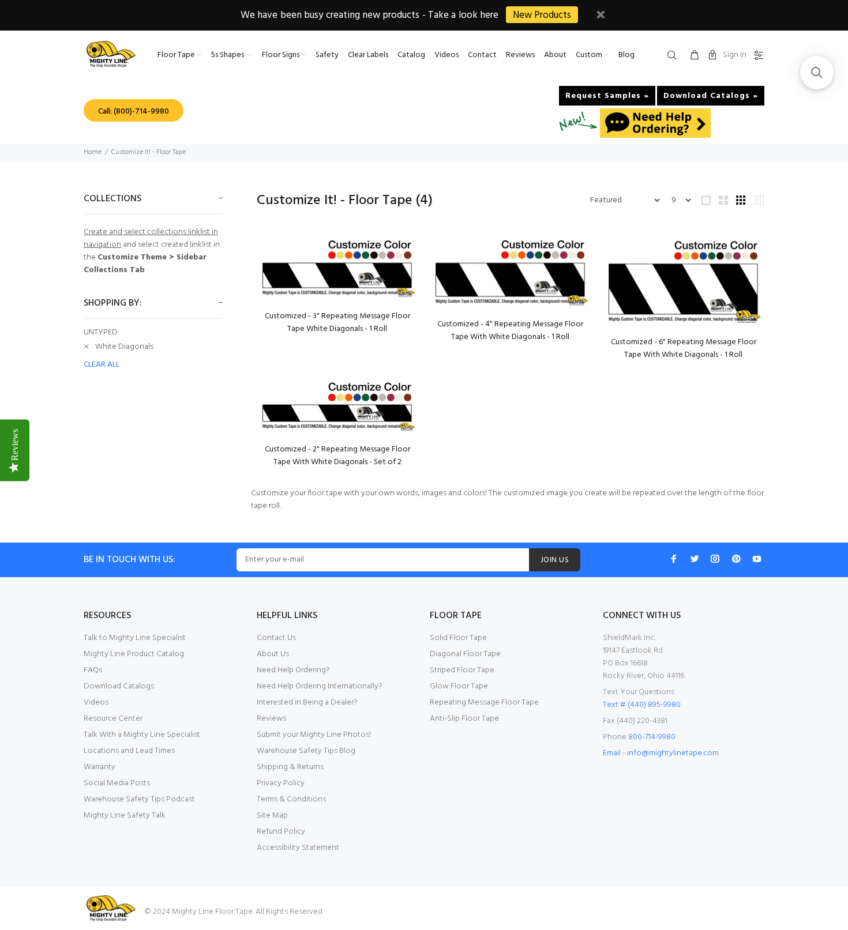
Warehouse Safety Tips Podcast (139, 799)
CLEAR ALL (101, 365)
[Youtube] (756, 558)
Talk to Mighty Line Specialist (135, 638)
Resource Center (113, 718)
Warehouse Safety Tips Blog (306, 751)
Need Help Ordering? (293, 670)
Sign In (734, 55)
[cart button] (694, 56)
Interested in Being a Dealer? (307, 702)
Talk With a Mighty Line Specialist (142, 734)
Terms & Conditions (291, 799)
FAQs (93, 670)
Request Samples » (607, 96)
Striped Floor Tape (462, 670)
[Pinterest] (736, 558)
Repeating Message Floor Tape (484, 702)
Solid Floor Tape (458, 638)
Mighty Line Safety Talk (125, 815)
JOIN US (555, 560)
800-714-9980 (652, 737)
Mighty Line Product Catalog (134, 654)
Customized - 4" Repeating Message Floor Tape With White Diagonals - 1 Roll (510, 331)
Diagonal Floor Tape (465, 654)
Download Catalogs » (710, 96)
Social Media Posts (117, 783)
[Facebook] (673, 558)
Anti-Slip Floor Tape (464, 718)
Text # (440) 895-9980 (642, 704)
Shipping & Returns (290, 767)
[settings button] (756, 56)
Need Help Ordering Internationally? (319, 686)
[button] (817, 72)
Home (93, 152)
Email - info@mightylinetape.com (661, 753)
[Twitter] (694, 558)
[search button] (674, 56)
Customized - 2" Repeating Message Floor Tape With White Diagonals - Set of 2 (337, 456)
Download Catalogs (119, 686)
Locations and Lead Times (129, 751)
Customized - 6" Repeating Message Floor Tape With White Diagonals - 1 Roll (683, 349)
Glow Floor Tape (459, 686)
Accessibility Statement (298, 847)
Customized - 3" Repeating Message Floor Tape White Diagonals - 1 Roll (337, 323)
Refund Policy (281, 831)
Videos (96, 702)
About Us (273, 654)
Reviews (271, 718)
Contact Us (276, 638)
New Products (542, 15)
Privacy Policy (281, 783)
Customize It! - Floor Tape (148, 152)
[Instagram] (715, 558)
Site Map (272, 815)
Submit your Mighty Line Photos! (314, 734)
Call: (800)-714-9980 (133, 111)
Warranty (99, 767)
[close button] (600, 16)
